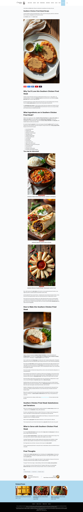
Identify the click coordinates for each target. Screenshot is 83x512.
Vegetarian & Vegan (41, 195)
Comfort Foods (41, 286)
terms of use (44, 509)
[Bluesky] (28, 86)
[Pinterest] (25, 86)
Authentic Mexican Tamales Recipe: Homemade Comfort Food (41, 288)
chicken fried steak (27, 471)
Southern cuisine (41, 471)
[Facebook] (32, 86)
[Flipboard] (36, 86)
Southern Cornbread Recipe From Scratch (23, 496)
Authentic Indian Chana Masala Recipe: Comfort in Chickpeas (41, 196)
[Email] (40, 86)
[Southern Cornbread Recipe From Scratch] (24, 490)
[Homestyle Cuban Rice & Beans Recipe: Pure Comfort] (41, 490)
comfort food (34, 471)
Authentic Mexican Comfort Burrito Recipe (41, 242)
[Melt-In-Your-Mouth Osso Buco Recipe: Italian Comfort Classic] (59, 490)
